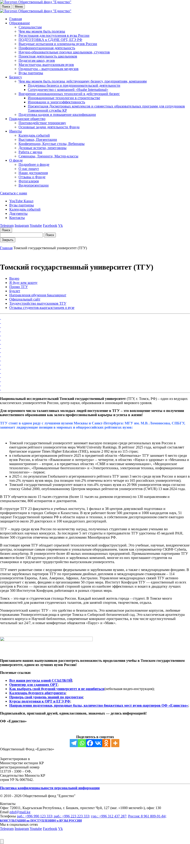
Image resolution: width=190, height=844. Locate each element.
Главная (15, 19)
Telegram (7, 225)
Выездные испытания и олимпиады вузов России (58, 44)
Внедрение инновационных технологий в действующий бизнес (69, 94)
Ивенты (15, 131)
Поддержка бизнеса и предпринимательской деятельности (74, 85)
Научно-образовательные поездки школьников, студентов (64, 52)
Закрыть (7, 240)
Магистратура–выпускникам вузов (46, 65)
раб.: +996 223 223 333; (72, 816)
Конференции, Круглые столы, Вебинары (52, 144)
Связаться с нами (13, 193)
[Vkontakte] (98, 743)
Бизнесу (15, 77)
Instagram (22, 225)
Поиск (6, 6)
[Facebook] (90, 743)
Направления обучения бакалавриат (37, 295)
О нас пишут (29, 169)
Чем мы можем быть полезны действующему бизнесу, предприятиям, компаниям (83, 81)
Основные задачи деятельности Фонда (49, 127)
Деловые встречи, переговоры (42, 148)
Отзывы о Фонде (32, 177)
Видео (14, 278)
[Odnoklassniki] (106, 743)
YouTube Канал (21, 201)
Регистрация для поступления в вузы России (54, 35)
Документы (18, 213)
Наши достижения (33, 173)
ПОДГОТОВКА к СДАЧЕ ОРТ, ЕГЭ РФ (50, 40)
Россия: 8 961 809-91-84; (147, 816)
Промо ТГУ (18, 287)
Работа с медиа (30, 152)
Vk (60, 225)
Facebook (50, 225)
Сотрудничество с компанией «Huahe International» (68, 90)
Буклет (14, 291)
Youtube (36, 225)
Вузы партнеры (31, 73)
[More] (115, 743)
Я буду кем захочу (23, 283)
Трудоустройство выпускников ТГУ (37, 303)
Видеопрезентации (34, 185)
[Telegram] (74, 743)
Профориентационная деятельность (47, 48)
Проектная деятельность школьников (48, 56)
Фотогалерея (29, 181)
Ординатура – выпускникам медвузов (49, 69)
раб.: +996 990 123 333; (35, 816)
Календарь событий (34, 135)
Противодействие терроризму (42, 123)
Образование (19, 23)
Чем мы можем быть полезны (42, 31)
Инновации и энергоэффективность (56, 102)
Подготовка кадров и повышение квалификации (57, 115)
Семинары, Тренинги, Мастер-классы (48, 156)
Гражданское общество (27, 119)
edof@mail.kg (20, 812)
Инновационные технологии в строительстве (64, 98)
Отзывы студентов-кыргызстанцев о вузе (41, 308)
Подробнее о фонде (34, 164)
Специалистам (30, 27)
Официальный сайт (24, 299)
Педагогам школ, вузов (37, 60)
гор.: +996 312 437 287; (109, 816)
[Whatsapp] (82, 743)
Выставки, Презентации (38, 139)
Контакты (17, 218)
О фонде (16, 160)
